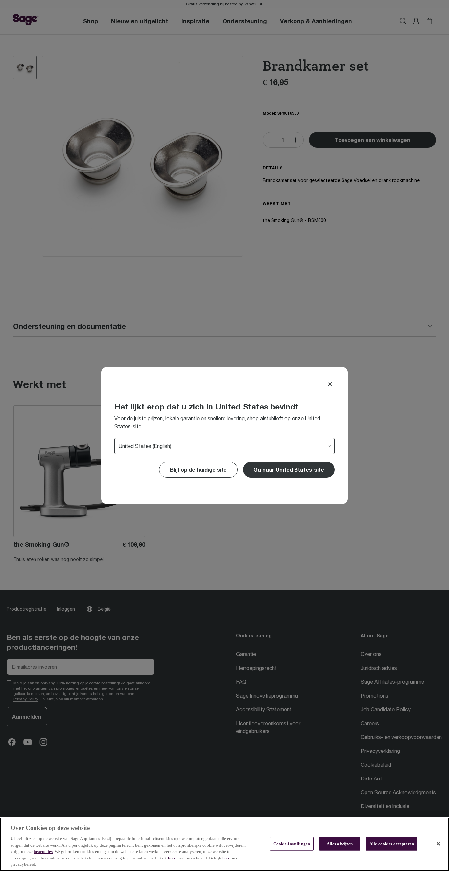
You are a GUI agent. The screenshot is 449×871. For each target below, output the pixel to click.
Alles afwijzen (340, 843)
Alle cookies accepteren (391, 843)
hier (172, 858)
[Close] (330, 384)
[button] (289, 470)
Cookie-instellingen (291, 843)
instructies (43, 851)
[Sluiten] (438, 843)
